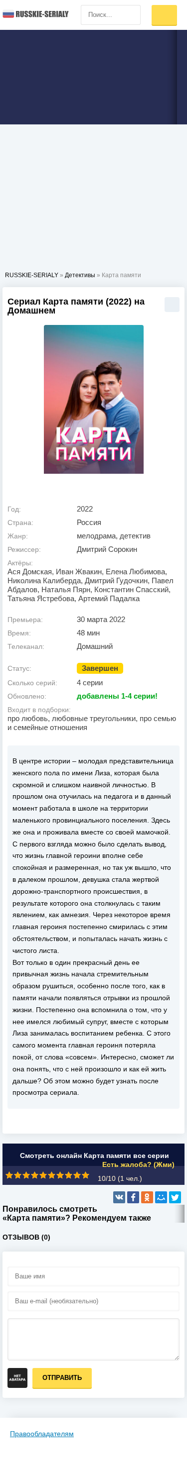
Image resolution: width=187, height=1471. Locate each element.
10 (85, 1175)
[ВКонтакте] (119, 1197)
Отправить (62, 1377)
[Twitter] (175, 1197)
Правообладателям (42, 1434)
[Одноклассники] (147, 1197)
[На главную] (35, 15)
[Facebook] (133, 1197)
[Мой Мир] (161, 1197)
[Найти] (131, 15)
